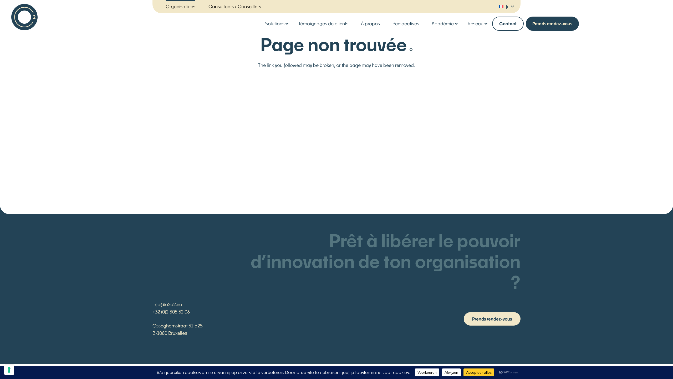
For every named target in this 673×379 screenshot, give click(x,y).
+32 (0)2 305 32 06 (171, 312)
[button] (506, 6)
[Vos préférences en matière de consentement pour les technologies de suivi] (9, 370)
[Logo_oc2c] (24, 17)
